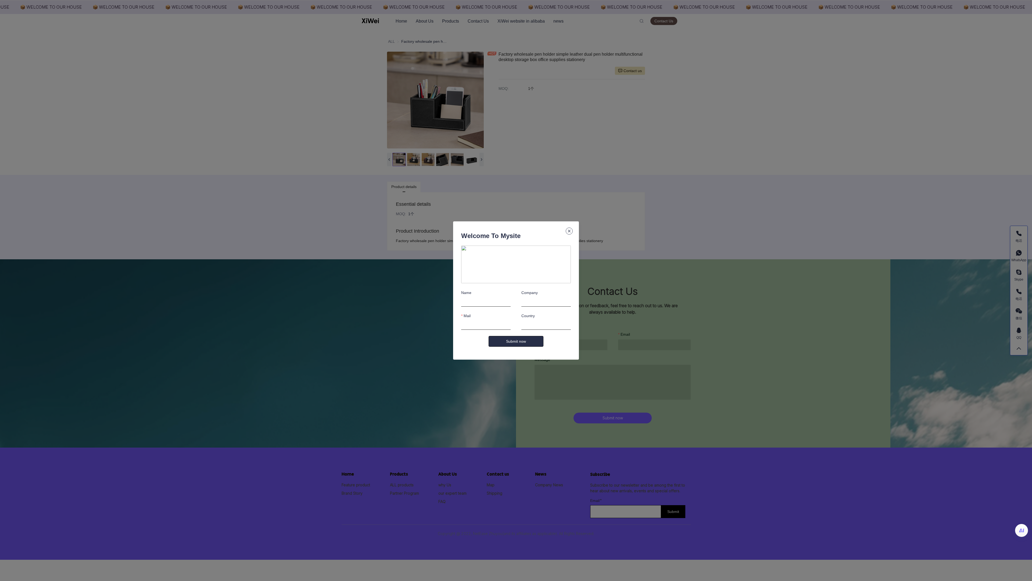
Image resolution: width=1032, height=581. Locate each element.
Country (528, 316)
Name (466, 292)
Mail (467, 316)
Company (529, 292)
